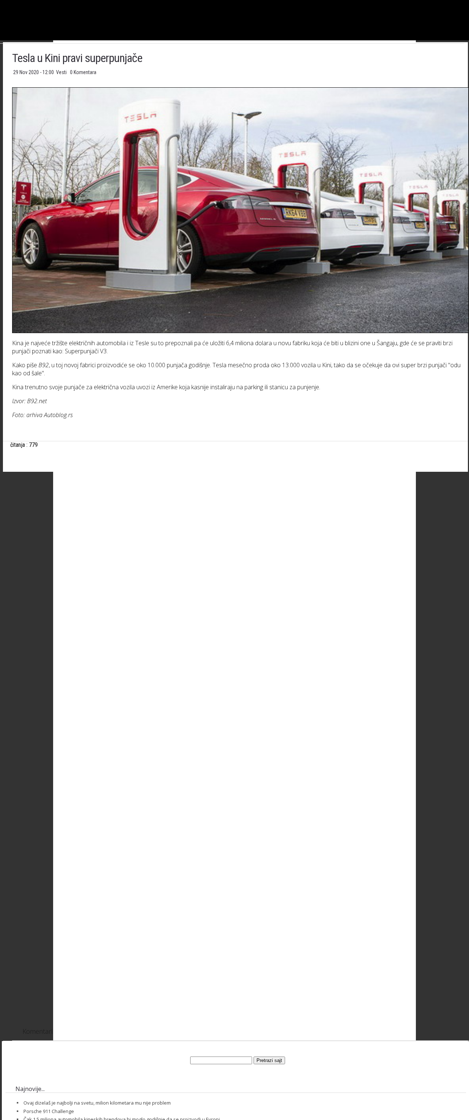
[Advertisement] (239, 550)
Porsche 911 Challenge (48, 1111)
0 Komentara (83, 72)
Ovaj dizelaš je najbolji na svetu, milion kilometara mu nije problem (97, 1102)
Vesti (62, 72)
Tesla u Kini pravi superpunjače (77, 58)
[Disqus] (240, 730)
